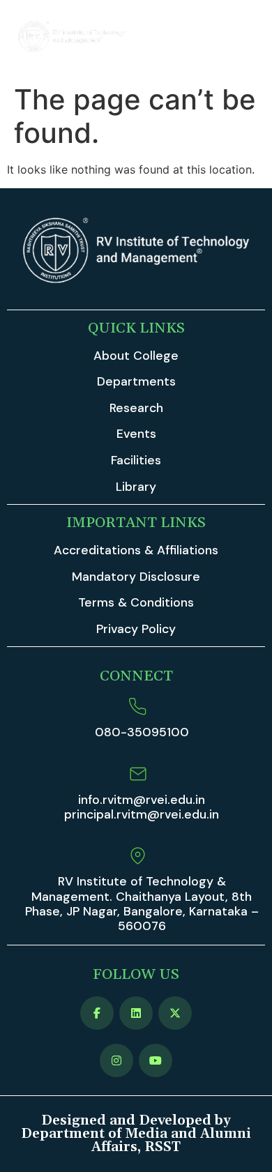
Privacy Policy (136, 629)
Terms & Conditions (136, 602)
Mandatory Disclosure (136, 576)
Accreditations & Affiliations (136, 550)
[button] (245, 39)
